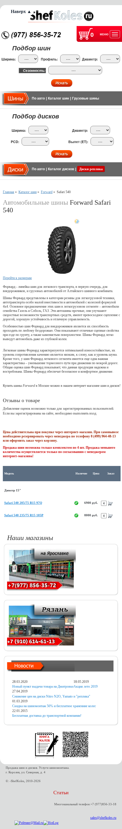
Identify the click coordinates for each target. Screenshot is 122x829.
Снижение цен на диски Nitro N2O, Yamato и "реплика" (51, 696)
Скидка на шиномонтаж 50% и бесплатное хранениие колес (54, 706)
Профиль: (49, 59)
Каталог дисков (61, 169)
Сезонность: (34, 70)
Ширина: (8, 59)
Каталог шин (58, 98)
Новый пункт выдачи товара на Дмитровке (42, 686)
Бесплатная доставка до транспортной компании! (46, 716)
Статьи (61, 792)
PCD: (15, 141)
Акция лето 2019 (85, 686)
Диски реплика (91, 169)
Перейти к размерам (17, 278)
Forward (46, 192)
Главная (8, 192)
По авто (38, 98)
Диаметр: (90, 59)
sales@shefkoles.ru (103, 818)
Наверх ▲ (21, 11)
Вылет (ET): (78, 141)
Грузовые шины (85, 98)
